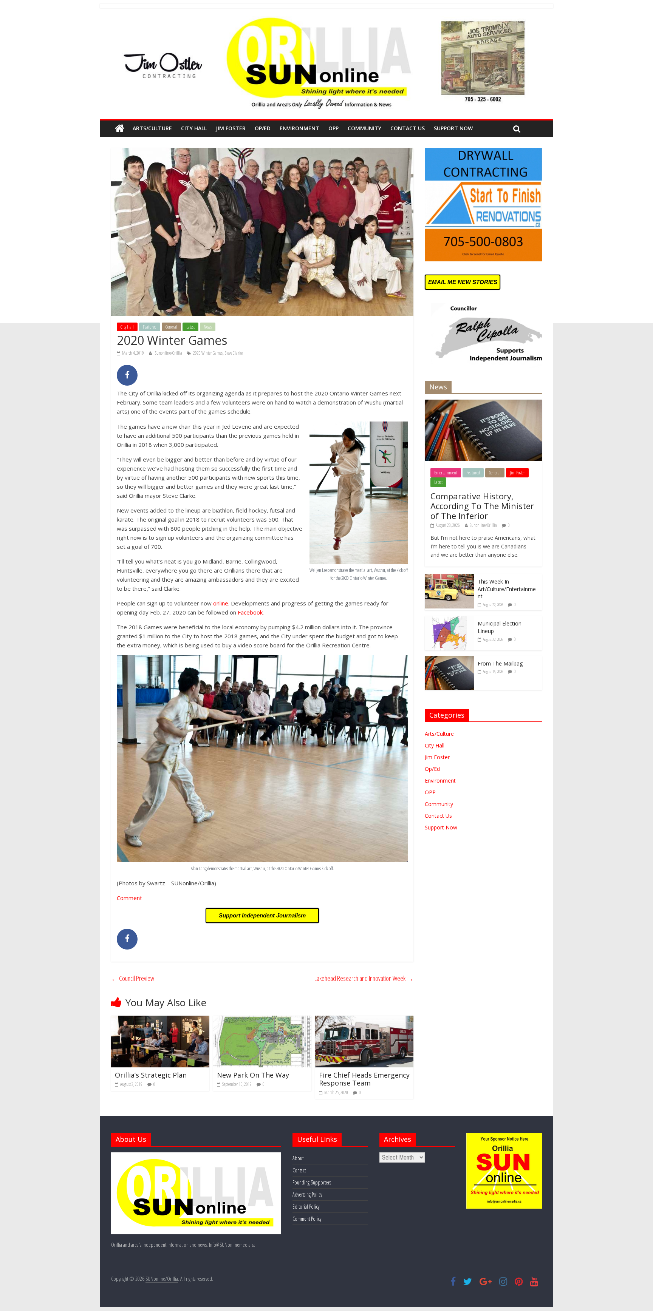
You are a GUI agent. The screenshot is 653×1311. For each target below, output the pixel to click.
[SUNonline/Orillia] (119, 128)
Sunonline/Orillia (169, 353)
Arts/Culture (152, 128)
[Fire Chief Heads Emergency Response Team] (364, 1020)
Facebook (250, 612)
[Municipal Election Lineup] (449, 620)
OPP (333, 128)
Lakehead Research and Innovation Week (363, 978)
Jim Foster (231, 128)
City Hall (194, 128)
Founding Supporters (311, 1182)
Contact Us (407, 128)
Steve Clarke (234, 353)
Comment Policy (306, 1218)
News (208, 327)
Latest (190, 327)
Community (364, 128)
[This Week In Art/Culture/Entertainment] (449, 578)
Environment (299, 128)
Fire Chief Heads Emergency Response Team (364, 1079)
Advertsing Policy (307, 1194)
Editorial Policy (305, 1206)
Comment (129, 898)
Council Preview (132, 978)
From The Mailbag (500, 663)
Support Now (453, 128)
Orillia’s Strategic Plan (151, 1074)
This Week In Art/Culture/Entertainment (507, 589)
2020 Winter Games (208, 353)
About (297, 1158)
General (171, 327)
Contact (299, 1170)
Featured (149, 327)
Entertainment (445, 472)
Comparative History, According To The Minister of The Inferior (482, 506)
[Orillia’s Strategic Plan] (160, 1020)
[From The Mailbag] (449, 660)
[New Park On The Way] (262, 1020)
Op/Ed (263, 128)
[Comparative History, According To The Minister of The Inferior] (483, 403)
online (220, 603)
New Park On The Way (253, 1074)
